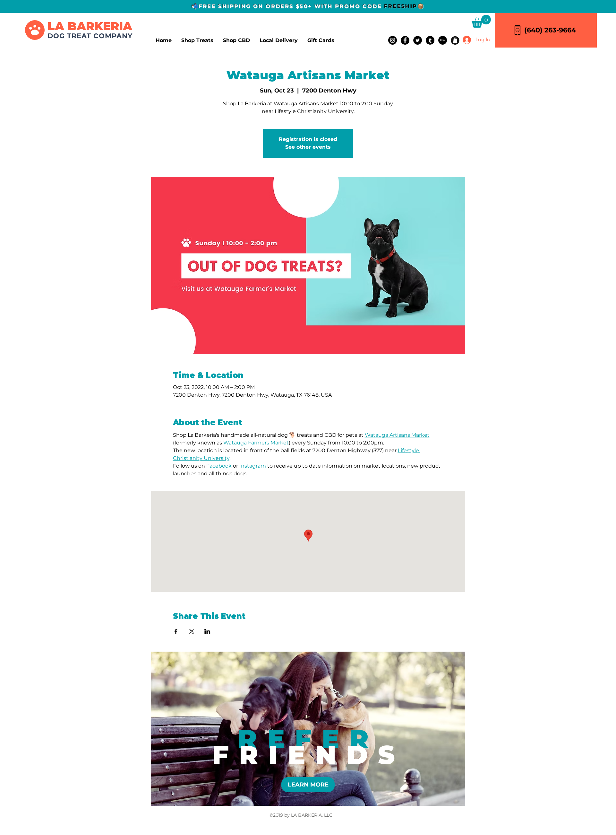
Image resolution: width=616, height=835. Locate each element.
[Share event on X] (192, 631)
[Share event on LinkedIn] (207, 631)
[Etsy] (442, 40)
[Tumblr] (430, 40)
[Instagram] (392, 40)
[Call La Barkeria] (517, 30)
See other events (308, 147)
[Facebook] (405, 40)
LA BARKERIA (89, 26)
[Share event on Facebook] (176, 631)
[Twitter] (417, 40)
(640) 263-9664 (550, 30)
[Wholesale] (455, 40)
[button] (481, 21)
